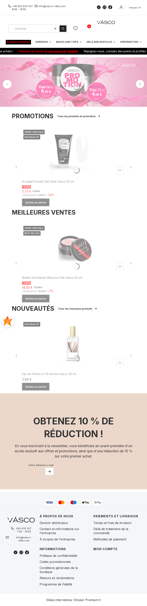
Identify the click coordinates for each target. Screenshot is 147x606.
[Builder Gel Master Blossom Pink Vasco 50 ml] (73, 248)
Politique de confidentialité (58, 556)
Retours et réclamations (57, 578)
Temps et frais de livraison (112, 523)
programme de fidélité (54, 51)
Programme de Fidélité (56, 584)
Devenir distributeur (54, 523)
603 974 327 (23, 528)
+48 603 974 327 (22, 6)
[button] (63, 28)
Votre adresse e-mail (41, 465)
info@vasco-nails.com (52, 6)
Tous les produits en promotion (76, 116)
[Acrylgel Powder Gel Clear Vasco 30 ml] (73, 152)
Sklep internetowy (72, 600)
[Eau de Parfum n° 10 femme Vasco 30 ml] (73, 344)
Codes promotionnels (55, 562)
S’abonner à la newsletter (49, 471)
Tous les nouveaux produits (75, 308)
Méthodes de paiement (109, 539)
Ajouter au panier (35, 202)
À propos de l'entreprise (57, 539)
